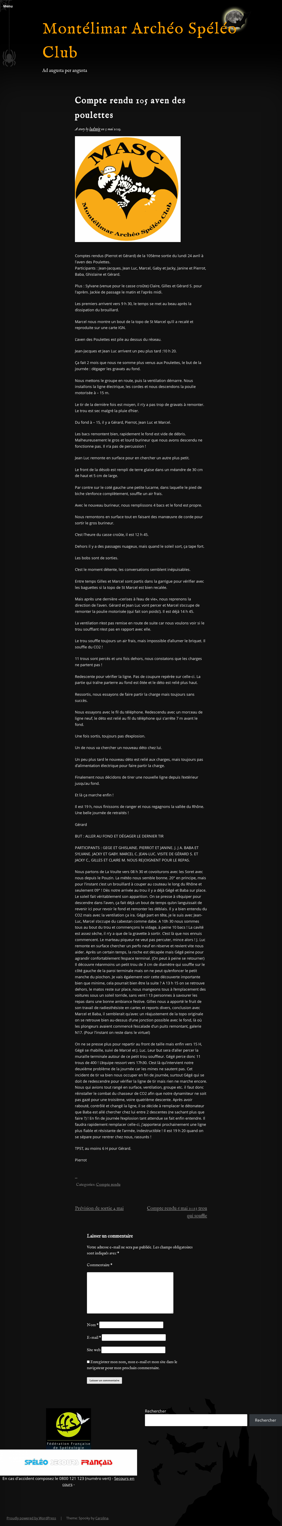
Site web (94, 1350)
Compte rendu (108, 1184)
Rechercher (155, 1411)
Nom (92, 1325)
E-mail (94, 1337)
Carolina (101, 1518)
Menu (8, 6)
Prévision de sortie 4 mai (99, 1208)
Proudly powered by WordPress (31, 1518)
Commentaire (99, 1265)
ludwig (94, 129)
